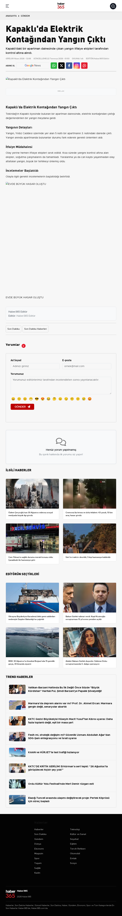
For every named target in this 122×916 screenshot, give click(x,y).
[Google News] (33, 65)
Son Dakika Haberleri (35, 328)
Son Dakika (13, 328)
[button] (7, 6)
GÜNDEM (25, 15)
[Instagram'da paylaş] (76, 65)
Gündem (38, 839)
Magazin (38, 853)
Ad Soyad (16, 360)
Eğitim (73, 843)
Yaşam (38, 863)
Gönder (20, 406)
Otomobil (75, 853)
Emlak (73, 858)
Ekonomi (39, 848)
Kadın (37, 872)
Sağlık (37, 868)
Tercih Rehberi (77, 848)
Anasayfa (11, 15)
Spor (37, 858)
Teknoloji (75, 829)
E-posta (66, 360)
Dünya (37, 843)
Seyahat (74, 839)
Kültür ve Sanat (78, 834)
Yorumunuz (17, 373)
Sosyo (73, 863)
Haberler (39, 829)
